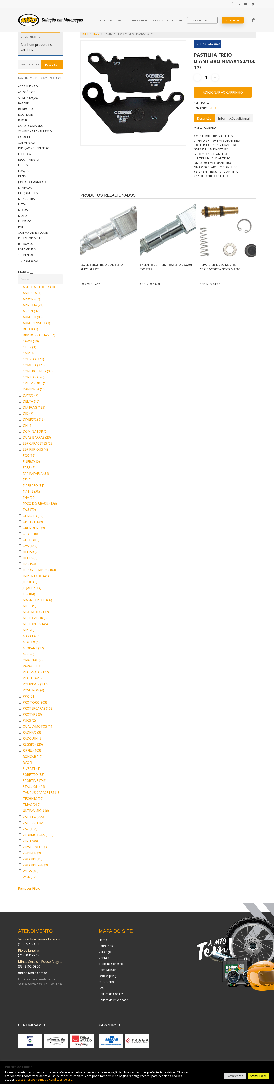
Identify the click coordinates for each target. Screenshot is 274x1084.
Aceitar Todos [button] (258, 1076)
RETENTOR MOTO (30, 238)
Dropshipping (140, 20)
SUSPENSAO (26, 255)
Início (85, 33)
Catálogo (122, 20)
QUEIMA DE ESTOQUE (33, 232)
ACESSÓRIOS (26, 92)
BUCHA (23, 120)
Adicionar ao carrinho (223, 92)
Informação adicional (234, 118)
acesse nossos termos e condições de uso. (44, 1079)
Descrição (204, 118)
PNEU (22, 227)
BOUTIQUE (25, 114)
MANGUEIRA (26, 199)
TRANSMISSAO (28, 260)
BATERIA (24, 103)
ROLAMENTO (27, 249)
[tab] (204, 118)
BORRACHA (25, 109)
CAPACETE (25, 137)
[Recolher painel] (31, 273)
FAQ (102, 988)
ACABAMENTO (28, 86)
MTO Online (232, 20)
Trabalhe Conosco (202, 20)
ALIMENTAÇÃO (28, 98)
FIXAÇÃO (24, 171)
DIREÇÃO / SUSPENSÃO (33, 148)
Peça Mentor (160, 20)
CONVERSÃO (26, 142)
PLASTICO (24, 221)
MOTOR (23, 216)
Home (103, 940)
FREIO (22, 176)
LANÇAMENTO (28, 193)
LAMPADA (25, 187)
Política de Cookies (111, 994)
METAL (22, 204)
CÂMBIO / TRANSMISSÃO (35, 131)
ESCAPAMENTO (28, 159)
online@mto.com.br (32, 973)
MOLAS (23, 210)
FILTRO (23, 165)
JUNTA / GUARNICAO (32, 182)
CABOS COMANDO (30, 126)
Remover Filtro (29, 888)
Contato (177, 20)
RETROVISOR (26, 244)
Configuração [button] (235, 1076)
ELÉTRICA (24, 154)
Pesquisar (52, 64)
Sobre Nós (106, 20)
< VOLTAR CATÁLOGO (207, 44)
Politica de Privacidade (113, 1000)
